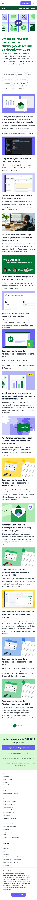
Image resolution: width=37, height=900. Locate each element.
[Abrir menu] (34, 3)
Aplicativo (21, 74)
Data (13, 88)
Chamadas (7, 83)
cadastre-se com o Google (19, 753)
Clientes (16, 83)
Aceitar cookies (18, 895)
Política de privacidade (18, 765)
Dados (5, 88)
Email (20, 88)
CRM (24, 83)
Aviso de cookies (14, 887)
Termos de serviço (29, 763)
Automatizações (21, 79)
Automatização (8, 79)
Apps (29, 74)
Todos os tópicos (9, 74)
